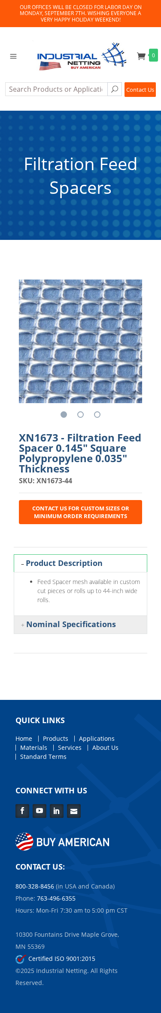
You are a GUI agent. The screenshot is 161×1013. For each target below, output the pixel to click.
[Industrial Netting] (80, 54)
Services (70, 748)
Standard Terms (43, 757)
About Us (105, 748)
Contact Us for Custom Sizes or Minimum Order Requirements (80, 512)
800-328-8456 (34, 886)
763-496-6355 (56, 898)
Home (23, 739)
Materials (33, 748)
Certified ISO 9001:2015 (61, 958)
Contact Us (140, 89)
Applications (97, 739)
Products (55, 739)
